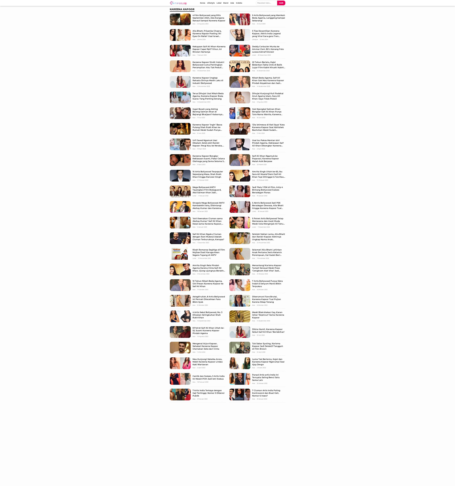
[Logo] (178, 3)
